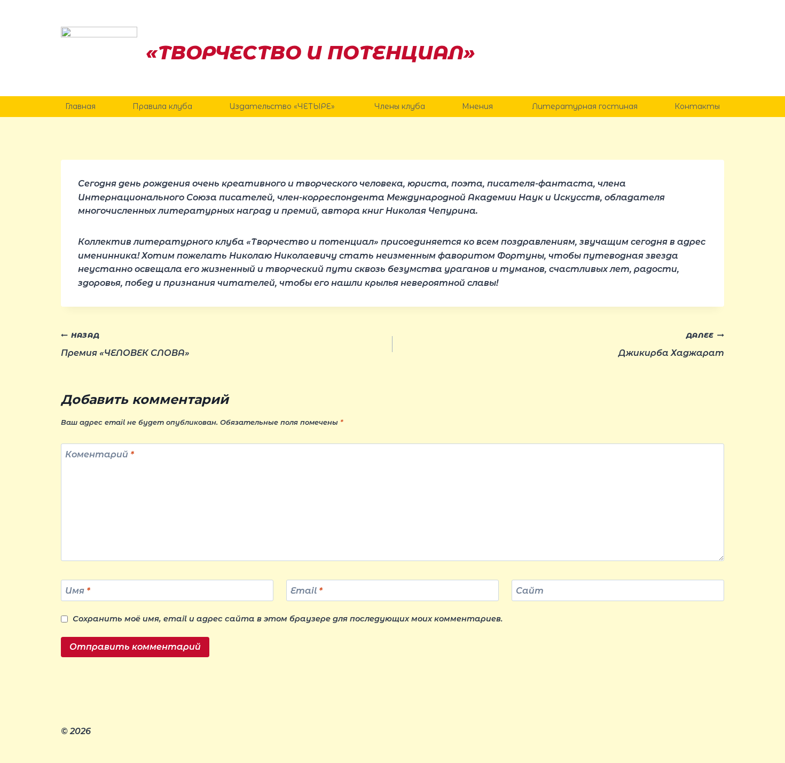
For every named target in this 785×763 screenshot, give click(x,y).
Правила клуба (162, 106)
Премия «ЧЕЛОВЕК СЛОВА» (125, 344)
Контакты (697, 106)
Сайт (530, 590)
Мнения (478, 106)
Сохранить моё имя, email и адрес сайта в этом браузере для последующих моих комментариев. (288, 619)
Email (307, 590)
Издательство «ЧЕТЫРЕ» (283, 106)
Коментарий (99, 454)
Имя (77, 590)
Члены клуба (399, 106)
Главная (80, 106)
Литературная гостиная (585, 106)
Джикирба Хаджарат (671, 344)
